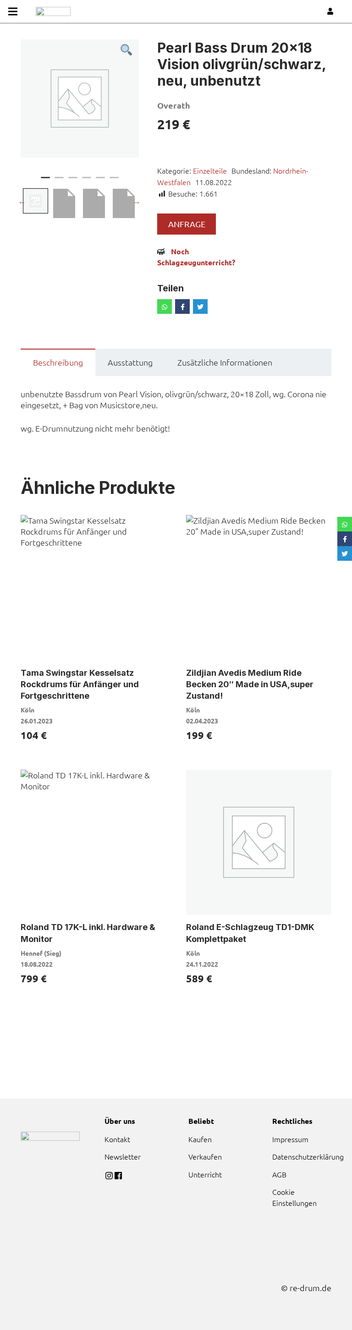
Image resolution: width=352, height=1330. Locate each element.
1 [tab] (45, 181)
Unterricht (205, 1174)
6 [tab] (114, 181)
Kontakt (117, 1139)
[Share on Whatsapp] (164, 306)
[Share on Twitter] (200, 306)
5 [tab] (100, 181)
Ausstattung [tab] (130, 362)
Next (136, 201)
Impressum (290, 1139)
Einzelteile (210, 170)
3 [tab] (72, 181)
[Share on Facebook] (182, 306)
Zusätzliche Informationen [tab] (224, 362)
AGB (279, 1174)
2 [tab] (59, 181)
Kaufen (200, 1139)
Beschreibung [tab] (58, 362)
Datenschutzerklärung (308, 1156)
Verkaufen (205, 1156)
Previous (22, 201)
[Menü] (13, 11)
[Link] (53, 11)
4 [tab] (86, 181)
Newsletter (122, 1156)
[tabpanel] (80, 98)
